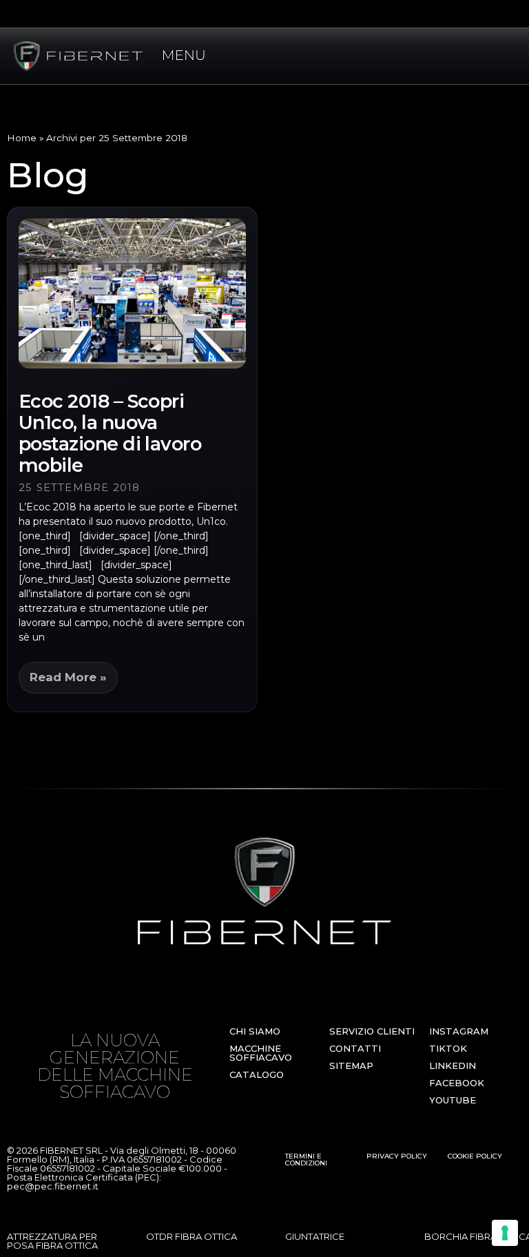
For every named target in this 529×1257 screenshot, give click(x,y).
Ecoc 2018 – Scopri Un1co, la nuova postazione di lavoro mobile (110, 433)
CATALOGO (256, 1074)
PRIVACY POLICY (396, 1156)
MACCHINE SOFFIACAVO (260, 1053)
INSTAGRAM (458, 1031)
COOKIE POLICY (475, 1156)
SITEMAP (351, 1065)
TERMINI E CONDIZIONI (306, 1159)
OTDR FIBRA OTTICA (191, 1236)
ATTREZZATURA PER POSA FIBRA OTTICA (52, 1241)
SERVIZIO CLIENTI (372, 1031)
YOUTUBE (452, 1099)
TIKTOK (448, 1048)
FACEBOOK (456, 1082)
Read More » (68, 677)
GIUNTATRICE (314, 1236)
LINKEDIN (452, 1065)
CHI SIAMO (254, 1031)
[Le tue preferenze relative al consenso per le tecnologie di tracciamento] (505, 1233)
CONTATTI (355, 1048)
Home (22, 137)
